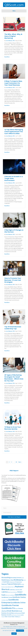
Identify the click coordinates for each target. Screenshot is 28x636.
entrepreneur (12, 582)
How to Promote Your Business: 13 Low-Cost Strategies (12, 280)
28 (16, 462)
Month (9, 592)
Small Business (13, 611)
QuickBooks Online (18, 603)
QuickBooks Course (6, 597)
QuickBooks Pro (8, 608)
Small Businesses (17, 613)
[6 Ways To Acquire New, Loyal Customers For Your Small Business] (14, 71)
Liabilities (4, 592)
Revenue (20, 608)
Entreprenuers (18, 582)
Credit (4, 582)
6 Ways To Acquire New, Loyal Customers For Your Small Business (13, 83)
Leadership (12, 589)
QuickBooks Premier (10, 605)
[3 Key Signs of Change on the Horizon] (14, 220)
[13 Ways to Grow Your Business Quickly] (14, 417)
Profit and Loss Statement (10, 595)
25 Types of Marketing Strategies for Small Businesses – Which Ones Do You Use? (13, 378)
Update (22, 615)
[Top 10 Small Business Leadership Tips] (14, 316)
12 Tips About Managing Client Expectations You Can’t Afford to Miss (13, 131)
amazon (22, 577)
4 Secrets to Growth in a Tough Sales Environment (13, 178)
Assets (3, 580)
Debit (7, 582)
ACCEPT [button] (14, 633)
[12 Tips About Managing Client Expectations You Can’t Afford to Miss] (14, 119)
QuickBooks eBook (4, 600)
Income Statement (8, 586)
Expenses (4, 584)
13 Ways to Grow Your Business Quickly (12, 428)
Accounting (5, 577)
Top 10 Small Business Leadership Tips (12, 328)
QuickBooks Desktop (19, 597)
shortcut (4, 611)
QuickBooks (20, 594)
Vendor (2, 616)
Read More (7, 56)
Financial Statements (14, 584)
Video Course (8, 616)
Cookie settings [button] (20, 630)
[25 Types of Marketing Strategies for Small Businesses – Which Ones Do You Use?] (14, 365)
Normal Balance (14, 592)
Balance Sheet (10, 580)
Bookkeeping (18, 580)
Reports (16, 608)
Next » (20, 462)
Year (19, 616)
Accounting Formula (16, 577)
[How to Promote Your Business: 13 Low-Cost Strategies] (14, 268)
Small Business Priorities (15, 615)
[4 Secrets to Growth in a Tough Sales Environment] (14, 166)
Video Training (15, 616)
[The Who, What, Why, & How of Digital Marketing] (14, 24)
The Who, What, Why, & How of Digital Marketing (13, 36)
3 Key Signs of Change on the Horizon (13, 231)
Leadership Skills (18, 589)
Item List (13, 586)
